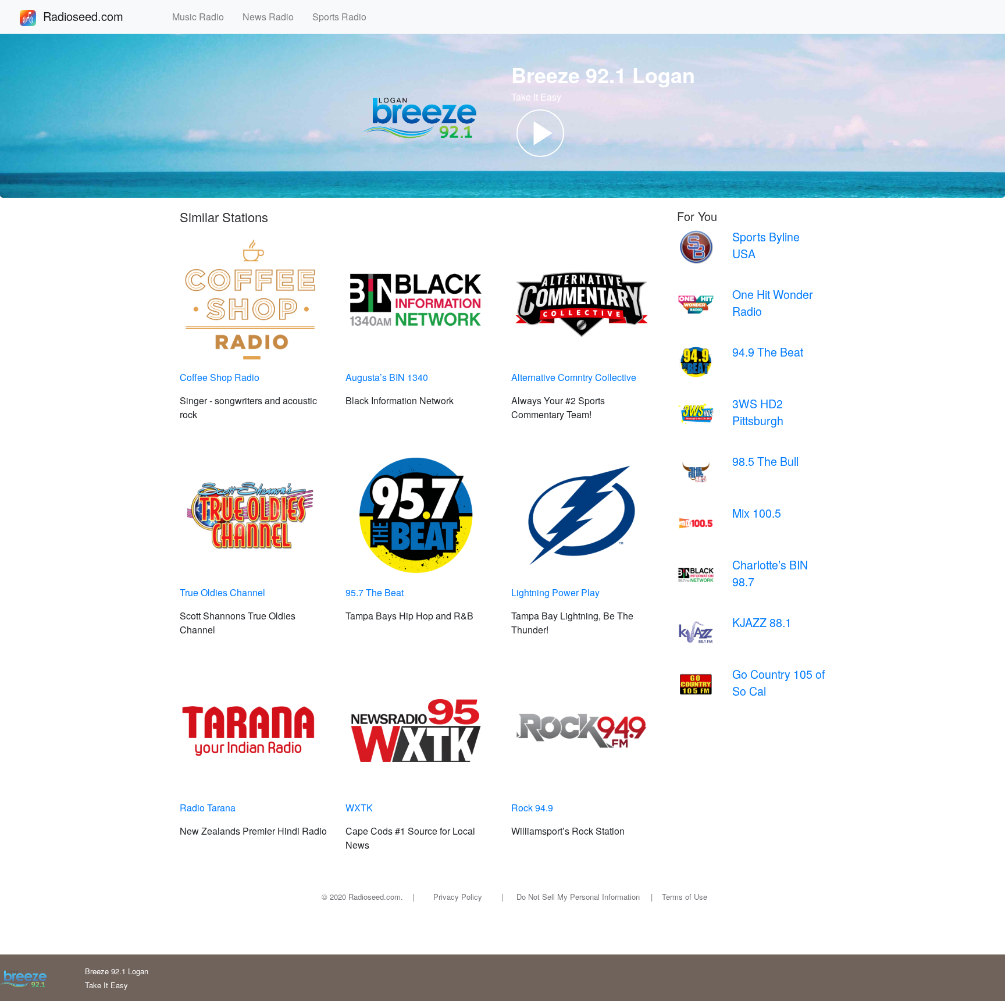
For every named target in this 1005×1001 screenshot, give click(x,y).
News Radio (273, 16)
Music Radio (202, 16)
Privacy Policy (457, 896)
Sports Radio (344, 16)
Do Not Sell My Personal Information (578, 896)
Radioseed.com (97, 16)
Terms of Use (684, 896)
